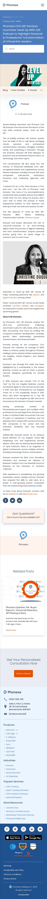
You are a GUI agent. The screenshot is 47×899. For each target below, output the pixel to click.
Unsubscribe (23, 894)
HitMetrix (10, 748)
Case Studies (18, 90)
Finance (9, 765)
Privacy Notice (10, 878)
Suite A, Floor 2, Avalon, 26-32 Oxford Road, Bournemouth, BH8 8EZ (19, 706)
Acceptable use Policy (14, 870)
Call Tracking (12, 786)
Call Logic (10, 733)
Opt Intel (10, 751)
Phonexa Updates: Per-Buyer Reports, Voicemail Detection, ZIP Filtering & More (22, 610)
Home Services (13, 772)
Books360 (10, 755)
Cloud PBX (11, 740)
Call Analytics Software (17, 793)
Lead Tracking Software (17, 790)
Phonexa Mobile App (15, 818)
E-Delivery (11, 737)
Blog (5, 90)
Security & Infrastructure (18, 811)
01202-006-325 (16, 699)
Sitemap (7, 865)
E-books (32, 90)
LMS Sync (10, 730)
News (43, 90)
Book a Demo (23, 673)
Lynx (8, 744)
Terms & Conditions (12, 874)
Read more (11, 630)
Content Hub (12, 807)
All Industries (12, 776)
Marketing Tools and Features (20, 815)
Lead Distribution (14, 797)
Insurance (10, 769)
